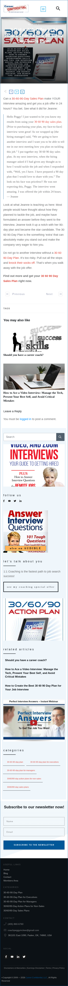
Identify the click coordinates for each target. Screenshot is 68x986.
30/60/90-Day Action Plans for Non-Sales (24, 779)
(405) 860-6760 (15, 924)
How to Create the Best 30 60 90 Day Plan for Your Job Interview (34, 687)
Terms (49, 968)
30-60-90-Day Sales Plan (27, 98)
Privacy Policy (59, 968)
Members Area (10, 880)
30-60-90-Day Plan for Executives (44, 762)
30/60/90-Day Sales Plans (18, 787)
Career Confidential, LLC (36, 977)
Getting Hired (22, 53)
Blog (5, 873)
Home (6, 869)
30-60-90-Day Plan (17, 49)
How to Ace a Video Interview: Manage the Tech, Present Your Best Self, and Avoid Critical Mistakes (34, 385)
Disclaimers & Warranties (15, 968)
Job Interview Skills (17, 69)
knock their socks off (22, 262)
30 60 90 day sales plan (47, 121)
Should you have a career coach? (34, 343)
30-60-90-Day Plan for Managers (21, 770)
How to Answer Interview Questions (17, 55)
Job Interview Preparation (19, 63)
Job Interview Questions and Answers (18, 66)
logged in (25, 419)
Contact (7, 877)
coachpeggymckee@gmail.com (23, 930)
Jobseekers (21, 75)
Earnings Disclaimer (35, 968)
